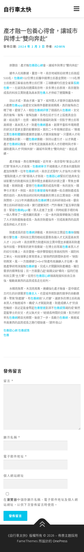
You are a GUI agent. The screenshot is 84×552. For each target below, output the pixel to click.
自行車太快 (18, 9)
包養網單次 (39, 166)
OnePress (60, 541)
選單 (75, 9)
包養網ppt (21, 210)
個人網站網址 (14, 475)
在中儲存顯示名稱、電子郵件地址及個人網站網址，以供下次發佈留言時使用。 (41, 502)
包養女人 (31, 294)
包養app (17, 105)
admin (59, 47)
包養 (43, 93)
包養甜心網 (36, 65)
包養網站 (14, 144)
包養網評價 (41, 110)
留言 (8, 381)
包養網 (18, 78)
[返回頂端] (42, 524)
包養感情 (59, 308)
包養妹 (69, 232)
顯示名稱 (12, 437)
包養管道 (40, 191)
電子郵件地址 (15, 456)
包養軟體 (14, 134)
